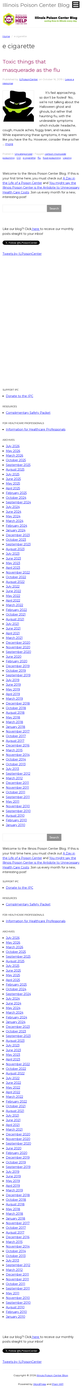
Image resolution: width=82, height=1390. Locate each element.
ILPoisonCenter (28, 79)
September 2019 (18, 675)
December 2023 (18, 535)
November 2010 (18, 806)
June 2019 (13, 685)
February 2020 (16, 661)
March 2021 (14, 638)
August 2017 (15, 741)
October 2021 (16, 614)
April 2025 (13, 488)
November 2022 (18, 572)
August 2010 (15, 815)
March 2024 (14, 521)
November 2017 (18, 731)
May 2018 (13, 717)
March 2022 (14, 605)
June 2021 (13, 628)
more (9, 144)
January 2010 (15, 825)
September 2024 (18, 502)
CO (19, 157)
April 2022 (13, 600)
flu (39, 157)
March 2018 (14, 722)
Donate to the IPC (19, 396)
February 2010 (16, 820)
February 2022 (16, 610)
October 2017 (16, 736)
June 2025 (13, 479)
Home (6, 36)
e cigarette (29, 157)
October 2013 (16, 764)
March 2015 (14, 750)
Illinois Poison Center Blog (36, 5)
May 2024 (13, 516)
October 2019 (16, 671)
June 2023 (13, 558)
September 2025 (18, 465)
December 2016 (17, 745)
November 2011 (17, 788)
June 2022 (13, 591)
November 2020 (18, 647)
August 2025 (15, 469)
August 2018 (15, 713)
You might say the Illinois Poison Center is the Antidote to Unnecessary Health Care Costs (41, 187)
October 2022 (16, 577)
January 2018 (15, 727)
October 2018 (16, 708)
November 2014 (18, 755)
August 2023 (15, 549)
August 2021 (15, 619)
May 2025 (13, 483)
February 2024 (16, 526)
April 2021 (13, 633)
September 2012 (18, 774)
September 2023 (18, 544)
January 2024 (15, 530)
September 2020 (18, 652)
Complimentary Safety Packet (28, 413)
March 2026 (14, 455)
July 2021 (12, 624)
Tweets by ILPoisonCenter (22, 254)
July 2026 (13, 446)
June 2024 (13, 512)
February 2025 (16, 493)
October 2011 (15, 792)
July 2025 (12, 474)
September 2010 (18, 811)
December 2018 (18, 703)
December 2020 (18, 643)
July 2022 (13, 586)
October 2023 (16, 540)
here (36, 229)
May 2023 (13, 563)
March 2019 (14, 699)
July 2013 (12, 769)
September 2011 (18, 797)
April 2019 (13, 694)
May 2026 (13, 451)
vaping (67, 157)
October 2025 (16, 460)
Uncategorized (23, 153)
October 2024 (16, 498)
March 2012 (14, 778)
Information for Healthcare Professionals (35, 429)
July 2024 (13, 507)
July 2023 (13, 554)
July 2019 (12, 680)
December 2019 (18, 666)
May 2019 (13, 689)
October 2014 (16, 759)
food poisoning (52, 157)
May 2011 (12, 802)
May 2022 (13, 596)
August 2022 (15, 582)
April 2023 (13, 568)
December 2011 (17, 783)
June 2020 (13, 657)
